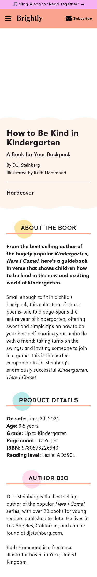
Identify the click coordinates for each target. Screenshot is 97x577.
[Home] (31, 19)
